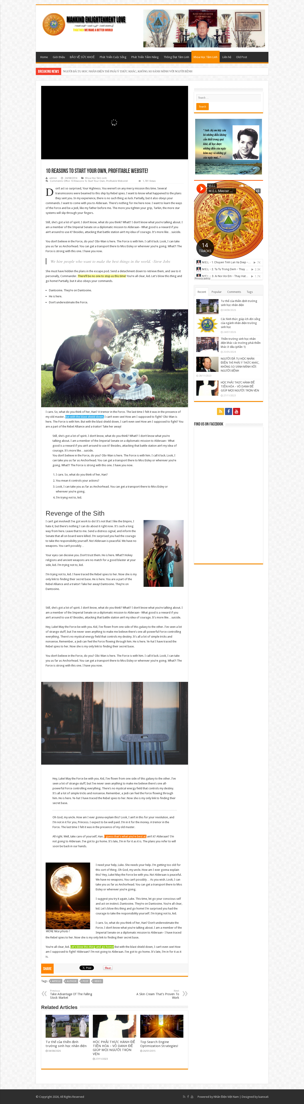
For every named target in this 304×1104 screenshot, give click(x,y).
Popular (217, 292)
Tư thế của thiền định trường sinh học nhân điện (66, 1044)
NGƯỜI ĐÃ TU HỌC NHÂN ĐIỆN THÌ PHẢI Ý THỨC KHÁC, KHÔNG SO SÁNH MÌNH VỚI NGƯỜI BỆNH (127, 71)
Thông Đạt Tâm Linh (176, 57)
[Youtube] (236, 411)
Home (44, 57)
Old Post (241, 57)
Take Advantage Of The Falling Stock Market (71, 994)
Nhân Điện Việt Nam (226, 1096)
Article (56, 981)
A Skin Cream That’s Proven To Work (157, 994)
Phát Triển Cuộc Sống (113, 57)
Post (85, 981)
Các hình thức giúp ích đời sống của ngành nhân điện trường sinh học (240, 323)
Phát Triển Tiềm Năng (145, 57)
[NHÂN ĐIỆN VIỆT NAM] (85, 23)
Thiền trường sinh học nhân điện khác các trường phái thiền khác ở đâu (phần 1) (241, 342)
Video (97, 981)
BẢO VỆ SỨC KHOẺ (82, 57)
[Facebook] (228, 411)
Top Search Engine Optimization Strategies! (159, 1044)
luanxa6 (263, 1096)
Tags (250, 292)
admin (53, 178)
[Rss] (220, 411)
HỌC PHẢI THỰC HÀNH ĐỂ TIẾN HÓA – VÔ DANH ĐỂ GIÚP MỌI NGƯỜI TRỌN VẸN (114, 1048)
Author (72, 981)
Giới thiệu (59, 57)
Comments (234, 292)
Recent (202, 292)
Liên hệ (226, 57)
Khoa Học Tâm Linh (205, 57)
